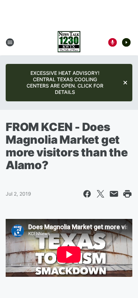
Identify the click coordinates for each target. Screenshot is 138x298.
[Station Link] (69, 42)
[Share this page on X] (100, 194)
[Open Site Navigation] (10, 42)
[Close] (125, 82)
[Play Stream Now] (126, 42)
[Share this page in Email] (114, 194)
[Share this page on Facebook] (87, 194)
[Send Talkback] (112, 42)
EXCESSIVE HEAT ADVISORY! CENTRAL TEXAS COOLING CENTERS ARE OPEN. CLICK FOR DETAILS (65, 82)
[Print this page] (127, 194)
